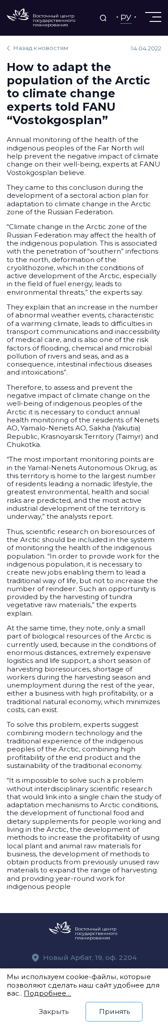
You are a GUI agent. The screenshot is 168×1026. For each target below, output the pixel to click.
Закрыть (54, 1011)
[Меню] (152, 17)
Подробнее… (47, 993)
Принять (114, 1011)
